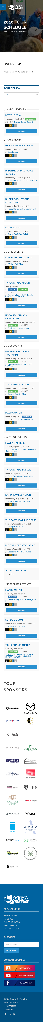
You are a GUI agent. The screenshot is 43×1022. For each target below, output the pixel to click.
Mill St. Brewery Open (19, 145)
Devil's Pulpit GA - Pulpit (18, 234)
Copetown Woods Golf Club (19, 552)
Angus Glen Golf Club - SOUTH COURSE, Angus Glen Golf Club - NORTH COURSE (19, 656)
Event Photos (10, 925)
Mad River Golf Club (16, 626)
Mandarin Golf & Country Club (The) (23, 180)
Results (21, 131)
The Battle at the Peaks (20, 520)
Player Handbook (12, 922)
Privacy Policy (8, 1009)
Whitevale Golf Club (25, 419)
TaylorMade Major (17, 283)
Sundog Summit (15, 620)
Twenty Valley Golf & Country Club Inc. (20, 600)
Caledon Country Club (17, 394)
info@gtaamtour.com (11, 1002)
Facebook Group (12, 929)
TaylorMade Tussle (18, 469)
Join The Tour (10, 915)
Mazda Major (13, 412)
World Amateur (15, 570)
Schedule (8, 919)
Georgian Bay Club (15, 526)
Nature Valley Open (18, 495)
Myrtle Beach (14, 115)
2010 (7, 95)
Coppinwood (13, 152)
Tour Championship (17, 645)
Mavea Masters (15, 443)
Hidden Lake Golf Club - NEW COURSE (18, 365)
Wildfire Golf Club (15, 264)
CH (7, 125)
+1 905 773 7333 (10, 1006)
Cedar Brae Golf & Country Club (21, 476)
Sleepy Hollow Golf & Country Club (22, 209)
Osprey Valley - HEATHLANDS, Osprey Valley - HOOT (19, 296)
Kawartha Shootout (18, 257)
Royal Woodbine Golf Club (19, 501)
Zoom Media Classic (17, 384)
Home (5, 31)
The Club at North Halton (18, 328)
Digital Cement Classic (20, 545)
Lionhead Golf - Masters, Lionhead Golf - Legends (20, 450)
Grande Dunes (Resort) (23, 122)
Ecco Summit (13, 227)
